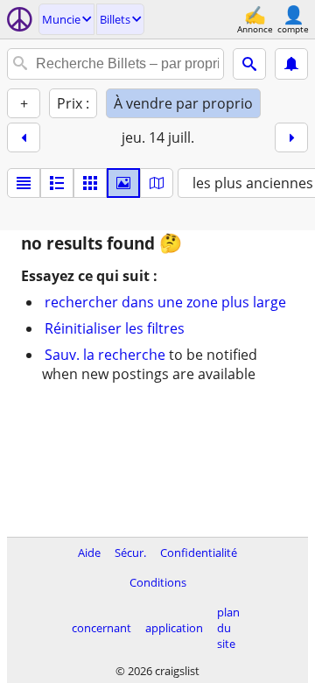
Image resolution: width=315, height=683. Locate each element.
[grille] (90, 183)
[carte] (156, 183)
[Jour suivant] (291, 137)
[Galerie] (123, 183)
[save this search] (291, 64)
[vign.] (57, 183)
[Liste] (23, 183)
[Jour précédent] (23, 137)
